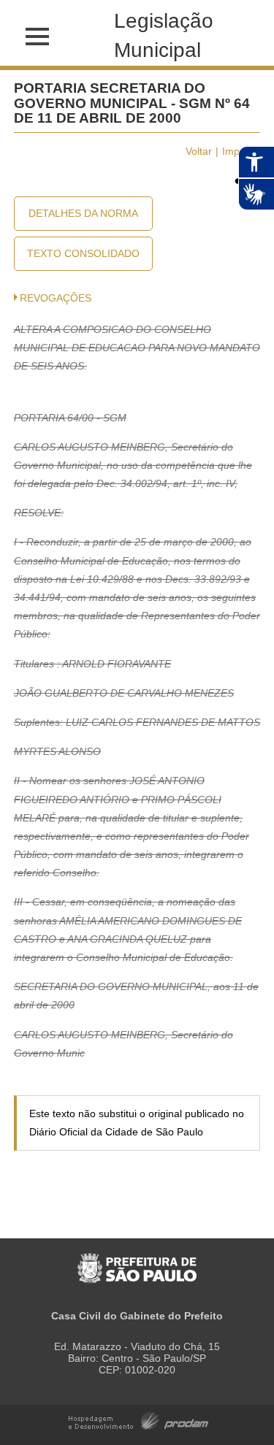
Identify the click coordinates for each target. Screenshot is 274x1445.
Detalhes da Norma (83, 213)
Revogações (55, 298)
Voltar (199, 151)
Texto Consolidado (83, 253)
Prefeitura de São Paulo (137, 1260)
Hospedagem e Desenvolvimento (138, 1419)
